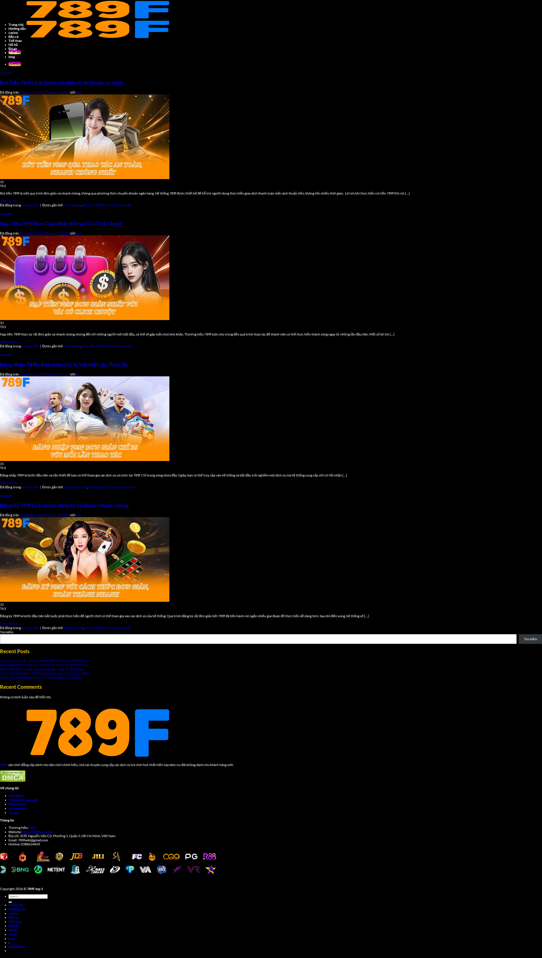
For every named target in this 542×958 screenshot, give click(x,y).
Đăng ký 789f (73, 628)
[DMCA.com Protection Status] (12, 781)
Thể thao (15, 921)
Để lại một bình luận (116, 628)
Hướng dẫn (30, 628)
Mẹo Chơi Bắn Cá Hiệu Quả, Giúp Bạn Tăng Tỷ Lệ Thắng (41, 669)
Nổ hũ (13, 926)
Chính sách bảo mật (23, 800)
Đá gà (12, 930)
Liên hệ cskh (17, 808)
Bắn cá (13, 917)
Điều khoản (17, 804)
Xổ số (12, 934)
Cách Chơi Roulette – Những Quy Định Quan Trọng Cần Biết (44, 673)
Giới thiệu (16, 796)
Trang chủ (16, 905)
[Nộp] (10, 902)
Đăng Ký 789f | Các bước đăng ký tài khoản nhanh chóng (64, 505)
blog (11, 938)
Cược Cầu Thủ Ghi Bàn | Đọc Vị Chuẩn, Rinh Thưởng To (40, 677)
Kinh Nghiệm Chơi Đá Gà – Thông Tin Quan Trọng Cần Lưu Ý (44, 665)
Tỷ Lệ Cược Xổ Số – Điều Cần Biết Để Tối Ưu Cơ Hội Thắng (43, 660)
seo (78, 515)
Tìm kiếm (6, 632)
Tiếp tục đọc (11, 623)
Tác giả (13, 812)
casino (13, 913)
